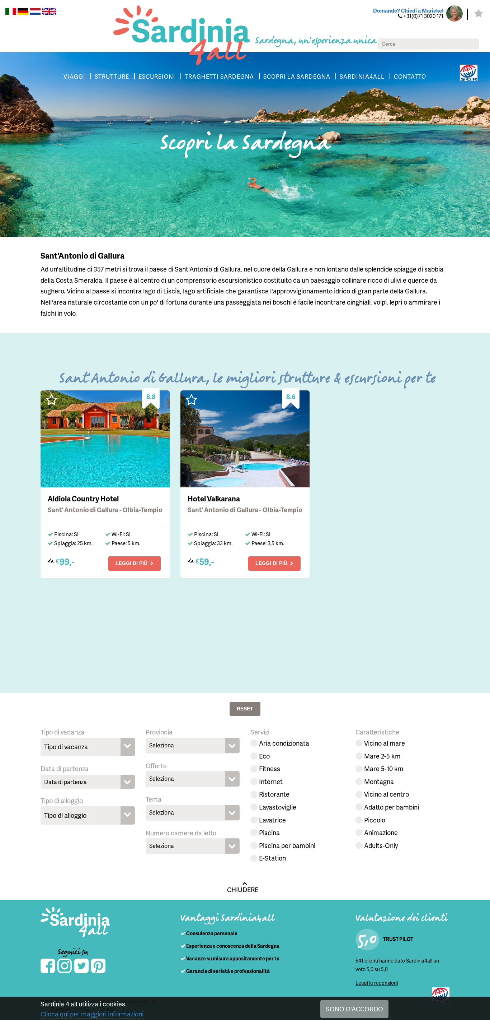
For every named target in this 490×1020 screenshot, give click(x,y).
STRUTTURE (112, 76)
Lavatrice (272, 819)
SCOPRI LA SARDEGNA (296, 76)
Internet (271, 781)
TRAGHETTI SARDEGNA (219, 76)
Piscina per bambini (287, 845)
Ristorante (274, 793)
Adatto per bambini (391, 806)
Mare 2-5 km (382, 755)
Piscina (269, 832)
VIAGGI (74, 76)
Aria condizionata (284, 742)
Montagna (379, 781)
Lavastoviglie (277, 806)
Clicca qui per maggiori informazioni (92, 1013)
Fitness (269, 768)
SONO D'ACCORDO (354, 1008)
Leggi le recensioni (376, 982)
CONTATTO (410, 76)
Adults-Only (381, 845)
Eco (264, 755)
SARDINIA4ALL (362, 76)
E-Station (272, 857)
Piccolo (374, 819)
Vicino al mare (384, 742)
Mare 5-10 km (384, 768)
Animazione (381, 832)
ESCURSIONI (156, 76)
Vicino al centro (386, 793)
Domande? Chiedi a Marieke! (408, 10)
